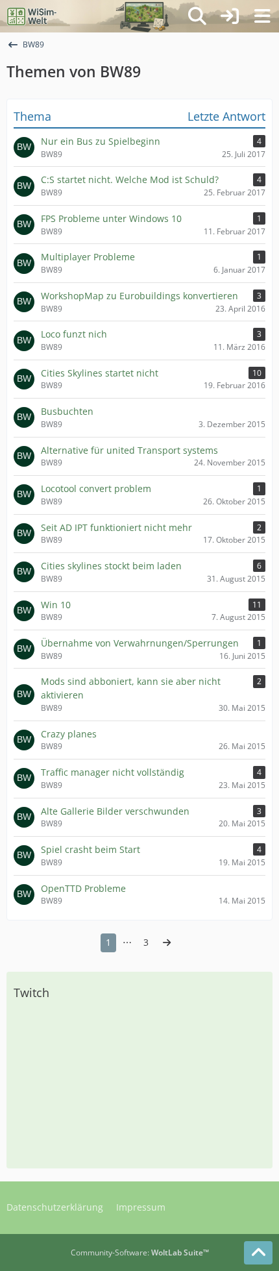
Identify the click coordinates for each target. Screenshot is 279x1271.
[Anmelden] (230, 16)
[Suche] (197, 16)
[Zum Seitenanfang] (258, 1253)
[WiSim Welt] (32, 16)
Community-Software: (140, 1252)
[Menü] (262, 16)
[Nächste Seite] (166, 942)
